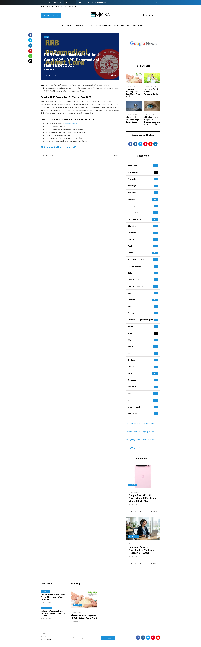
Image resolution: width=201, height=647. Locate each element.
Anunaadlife (47, 639)
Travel (89, 25)
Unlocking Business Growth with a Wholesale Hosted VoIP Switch (141, 550)
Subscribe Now (52, 15)
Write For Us (138, 25)
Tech (69, 25)
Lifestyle (79, 25)
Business (132, 484)
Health (60, 25)
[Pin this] (30, 51)
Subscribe (108, 638)
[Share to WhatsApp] (30, 56)
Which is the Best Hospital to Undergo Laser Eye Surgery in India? (152, 120)
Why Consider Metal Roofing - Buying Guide (132, 119)
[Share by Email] (30, 61)
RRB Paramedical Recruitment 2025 (58, 147)
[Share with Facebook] (30, 35)
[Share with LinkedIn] (30, 45)
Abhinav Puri (50, 69)
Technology (133, 536)
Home (42, 6)
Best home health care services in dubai (140, 423)
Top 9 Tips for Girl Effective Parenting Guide (92, 2)
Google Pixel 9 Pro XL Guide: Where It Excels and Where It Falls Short (142, 498)
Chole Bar (134, 504)
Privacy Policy (61, 6)
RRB (47, 37)
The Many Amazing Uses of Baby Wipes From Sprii (133, 92)
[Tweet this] (30, 40)
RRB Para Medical (71, 124)
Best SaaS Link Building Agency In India (140, 432)
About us (50, 6)
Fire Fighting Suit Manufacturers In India (140, 440)
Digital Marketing (103, 25)
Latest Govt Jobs (121, 25)
